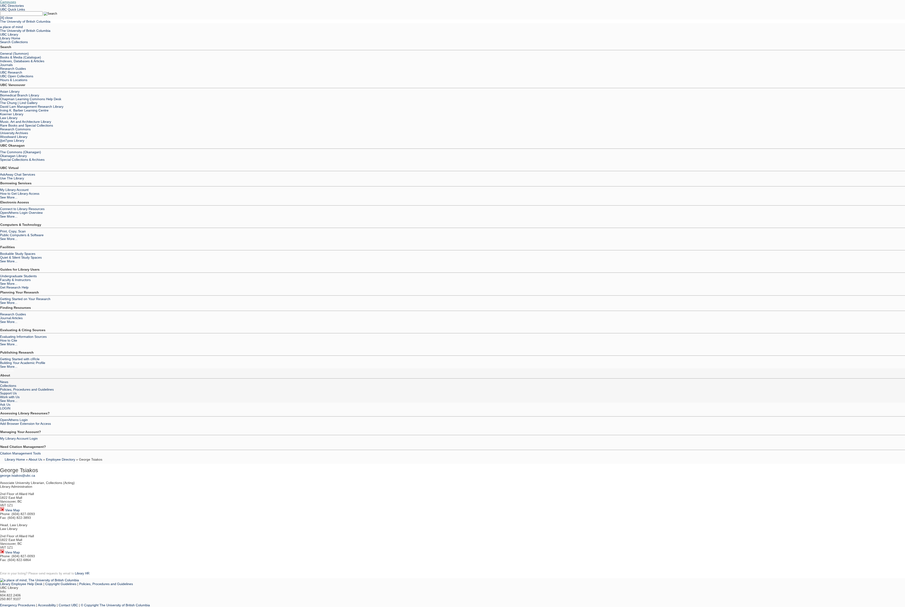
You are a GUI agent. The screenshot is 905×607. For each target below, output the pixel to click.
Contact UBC (68, 605)
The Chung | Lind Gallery (18, 103)
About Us (7, 370)
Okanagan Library (13, 156)
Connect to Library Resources (22, 209)
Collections (8, 386)
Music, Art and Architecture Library (25, 122)
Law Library (8, 118)
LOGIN (5, 408)
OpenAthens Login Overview (21, 213)
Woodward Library (13, 137)
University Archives (14, 133)
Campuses (8, 2)
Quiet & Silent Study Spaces (21, 257)
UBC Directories (12, 6)
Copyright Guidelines (60, 584)
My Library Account (14, 190)
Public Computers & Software (22, 235)
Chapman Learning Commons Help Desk (30, 99)
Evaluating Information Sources (23, 337)
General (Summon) (14, 53)
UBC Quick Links (12, 9)
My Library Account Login (19, 438)
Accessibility (47, 605)
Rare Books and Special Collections (26, 125)
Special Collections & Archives (22, 159)
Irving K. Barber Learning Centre (24, 110)
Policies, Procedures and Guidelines (27, 389)
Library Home (10, 38)
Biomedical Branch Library (19, 95)
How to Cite (8, 340)
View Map (12, 510)
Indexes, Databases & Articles (22, 61)
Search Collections (14, 42)
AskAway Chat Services (17, 174)
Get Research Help (14, 287)
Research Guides (13, 68)
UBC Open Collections (16, 76)
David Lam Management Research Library (31, 106)
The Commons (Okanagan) (20, 152)
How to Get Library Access (19, 193)
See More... (8, 197)
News (4, 382)
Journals (6, 65)
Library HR (82, 573)
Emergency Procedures (17, 605)
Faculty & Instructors (15, 280)
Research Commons (15, 129)
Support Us (8, 393)
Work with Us (10, 397)
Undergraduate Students (18, 276)
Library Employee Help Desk (21, 584)
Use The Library (12, 178)
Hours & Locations (13, 80)
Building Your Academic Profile (22, 363)
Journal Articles (11, 318)
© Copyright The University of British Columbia (115, 605)
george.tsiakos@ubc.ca (17, 475)
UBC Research (11, 72)
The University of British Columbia (25, 21)
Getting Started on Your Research (25, 299)
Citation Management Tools (20, 453)
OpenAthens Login (14, 420)
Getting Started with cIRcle (20, 359)
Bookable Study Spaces (17, 254)
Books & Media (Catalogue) (20, 57)
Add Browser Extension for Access (25, 423)
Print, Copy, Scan (13, 231)
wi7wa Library (12, 140)
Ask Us (5, 404)
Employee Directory (60, 459)
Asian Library (10, 91)
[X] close (6, 18)
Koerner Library (11, 114)
